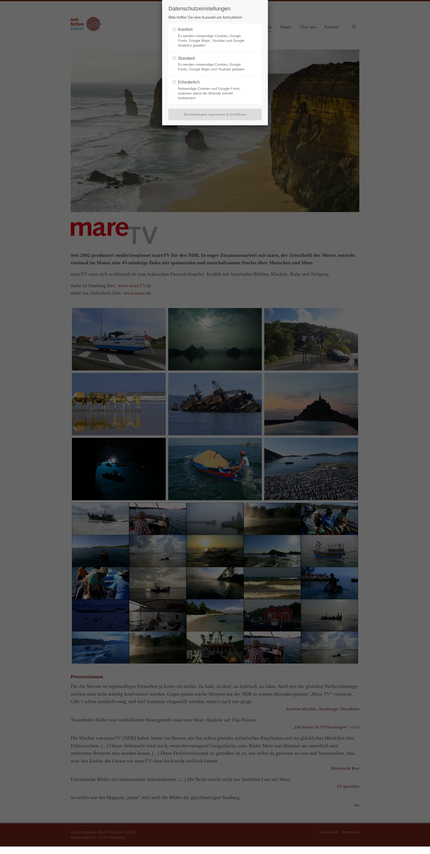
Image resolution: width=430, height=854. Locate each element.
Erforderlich (189, 82)
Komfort (185, 29)
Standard (186, 58)
